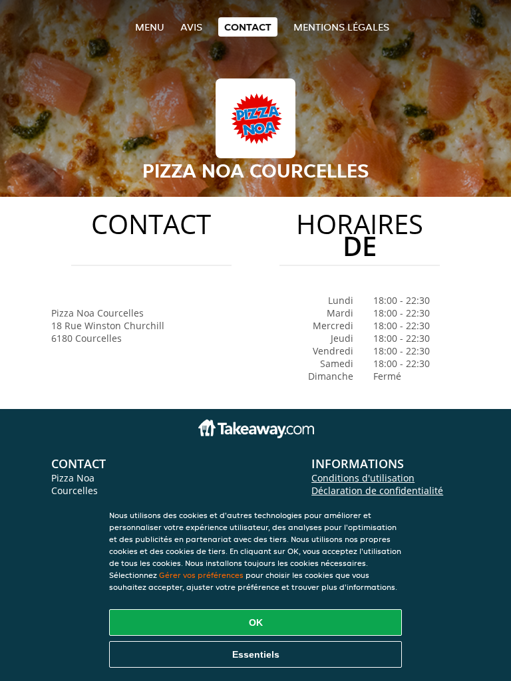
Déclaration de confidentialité (377, 490)
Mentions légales (341, 27)
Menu (149, 27)
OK (256, 622)
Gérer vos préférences (201, 575)
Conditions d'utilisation (363, 478)
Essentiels (255, 654)
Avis (191, 27)
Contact (247, 27)
